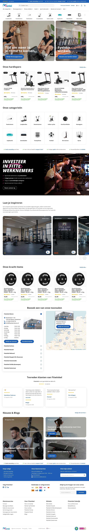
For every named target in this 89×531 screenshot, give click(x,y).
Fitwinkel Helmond (51, 516)
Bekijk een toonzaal (63, 326)
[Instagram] (5, 487)
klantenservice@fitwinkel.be (39, 477)
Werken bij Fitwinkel (29, 506)
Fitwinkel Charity (28, 510)
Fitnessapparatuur (17, 9)
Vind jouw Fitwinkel (65, 5)
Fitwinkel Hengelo (50, 514)
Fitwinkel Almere (50, 510)
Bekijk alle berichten (80, 413)
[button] (69, 333)
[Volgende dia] (84, 258)
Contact (5, 504)
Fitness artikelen (28, 9)
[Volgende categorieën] (85, 15)
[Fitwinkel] (6, 528)
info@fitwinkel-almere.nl (12, 323)
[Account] (81, 5)
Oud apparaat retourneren (10, 512)
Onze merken (27, 508)
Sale (64, 9)
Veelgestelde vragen (8, 514)
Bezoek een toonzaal (56, 9)
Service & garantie (8, 477)
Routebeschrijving (27, 341)
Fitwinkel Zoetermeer (51, 520)
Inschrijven (81, 492)
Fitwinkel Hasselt (50, 506)
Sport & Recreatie (44, 9)
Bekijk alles (83, 67)
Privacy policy (24, 528)
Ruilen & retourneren (9, 475)
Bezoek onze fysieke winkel (68, 57)
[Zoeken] (84, 475)
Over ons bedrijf (28, 504)
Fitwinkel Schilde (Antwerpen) (53, 508)
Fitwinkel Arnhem (50, 512)
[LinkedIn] (8, 487)
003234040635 (36, 475)
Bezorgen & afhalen (8, 473)
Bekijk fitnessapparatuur (14, 57)
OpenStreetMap (79, 349)
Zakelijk (73, 5)
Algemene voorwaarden (16, 528)
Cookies (30, 528)
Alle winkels (49, 504)
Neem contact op (9, 188)
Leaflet (73, 349)
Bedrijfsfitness (71, 506)
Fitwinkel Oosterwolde (52, 518)
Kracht (36, 9)
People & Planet (28, 512)
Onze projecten (72, 508)
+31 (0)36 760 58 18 (11, 321)
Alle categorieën (6, 9)
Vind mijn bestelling (8, 471)
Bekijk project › (45, 218)
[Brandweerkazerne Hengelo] (27, 235)
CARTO (84, 349)
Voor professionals (73, 504)
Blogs (25, 514)
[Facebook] (3, 487)
